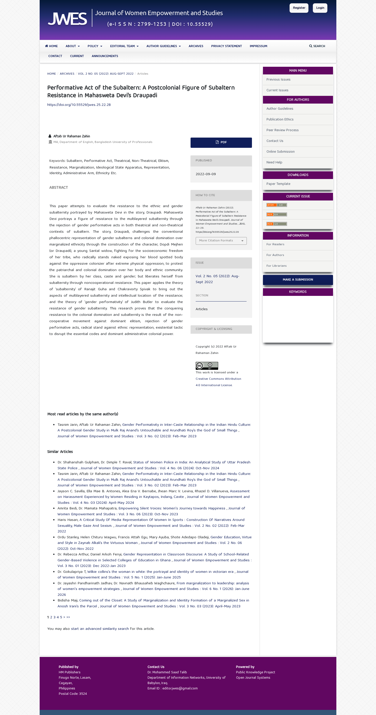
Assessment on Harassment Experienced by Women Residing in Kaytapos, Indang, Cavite (154, 494)
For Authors (275, 255)
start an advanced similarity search (100, 629)
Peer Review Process (283, 130)
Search (318, 46)
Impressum (258, 46)
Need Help (274, 163)
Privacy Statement (226, 46)
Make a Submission (298, 280)
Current (77, 56)
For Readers (275, 245)
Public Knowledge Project (255, 672)
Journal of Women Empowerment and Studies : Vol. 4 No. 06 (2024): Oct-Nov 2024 (150, 468)
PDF (223, 143)
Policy (93, 46)
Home (53, 46)
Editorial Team (123, 46)
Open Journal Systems (253, 678)
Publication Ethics (280, 120)
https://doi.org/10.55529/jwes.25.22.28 (79, 105)
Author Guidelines (162, 46)
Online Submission (281, 152)
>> (68, 617)
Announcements (105, 56)
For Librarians (277, 266)
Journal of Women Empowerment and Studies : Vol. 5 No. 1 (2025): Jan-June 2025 (153, 575)
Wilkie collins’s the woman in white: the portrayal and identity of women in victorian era (161, 572)
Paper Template (278, 184)
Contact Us (275, 141)
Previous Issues (279, 80)
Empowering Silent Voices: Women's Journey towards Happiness (172, 508)
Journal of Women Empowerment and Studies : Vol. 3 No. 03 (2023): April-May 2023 (170, 606)
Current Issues (278, 90)
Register (299, 8)
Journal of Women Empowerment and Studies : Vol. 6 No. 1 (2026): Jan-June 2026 (153, 592)
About (71, 46)
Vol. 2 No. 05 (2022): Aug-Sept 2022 (106, 74)
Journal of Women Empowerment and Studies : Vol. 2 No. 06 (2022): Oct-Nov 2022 (150, 546)
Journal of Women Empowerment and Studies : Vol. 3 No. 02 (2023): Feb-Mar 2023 (127, 436)
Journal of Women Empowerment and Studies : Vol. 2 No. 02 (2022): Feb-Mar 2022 (151, 529)
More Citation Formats (216, 241)
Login (320, 8)
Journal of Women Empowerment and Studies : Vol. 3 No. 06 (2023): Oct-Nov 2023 (151, 511)
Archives (196, 46)
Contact (55, 56)
